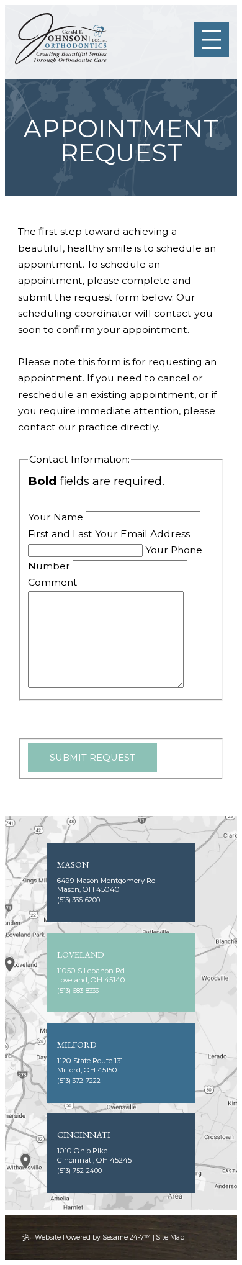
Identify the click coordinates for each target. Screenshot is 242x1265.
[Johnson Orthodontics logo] (61, 39)
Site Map (170, 1237)
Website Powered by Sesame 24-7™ (93, 1237)
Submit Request (92, 757)
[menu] (211, 40)
